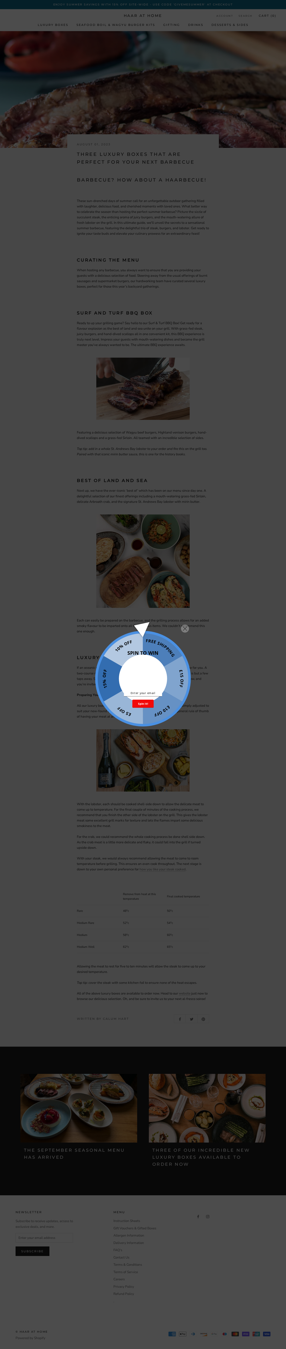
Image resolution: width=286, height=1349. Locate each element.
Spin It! (143, 704)
